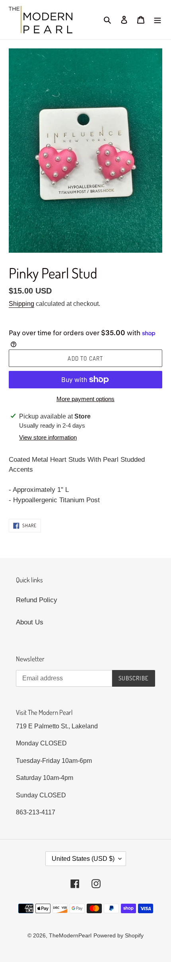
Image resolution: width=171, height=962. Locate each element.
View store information (48, 437)
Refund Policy (36, 600)
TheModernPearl (70, 935)
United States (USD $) (83, 858)
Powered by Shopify (118, 935)
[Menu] (157, 20)
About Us (29, 622)
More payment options (85, 399)
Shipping (21, 303)
